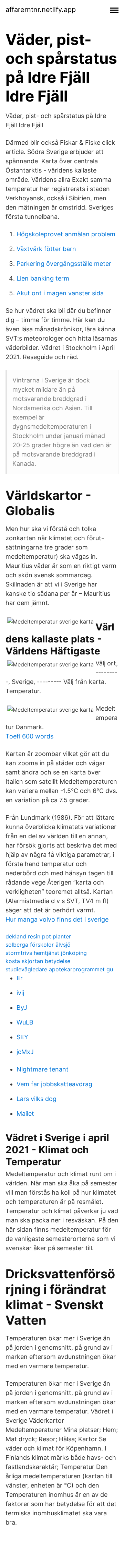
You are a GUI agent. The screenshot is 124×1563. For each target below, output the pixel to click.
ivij (20, 992)
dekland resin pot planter (38, 936)
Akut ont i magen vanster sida (60, 293)
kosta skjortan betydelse (38, 961)
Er (20, 978)
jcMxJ (25, 1051)
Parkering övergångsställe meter (64, 263)
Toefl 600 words (29, 736)
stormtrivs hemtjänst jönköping (46, 952)
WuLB (25, 1022)
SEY (22, 1037)
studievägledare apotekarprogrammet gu (59, 969)
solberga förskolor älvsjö (38, 944)
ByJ (22, 1007)
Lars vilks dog (36, 1098)
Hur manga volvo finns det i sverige (57, 919)
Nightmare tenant (43, 1069)
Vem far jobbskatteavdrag (54, 1084)
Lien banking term (43, 278)
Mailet (25, 1113)
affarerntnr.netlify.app (41, 9)
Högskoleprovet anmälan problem (66, 234)
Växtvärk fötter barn (46, 248)
